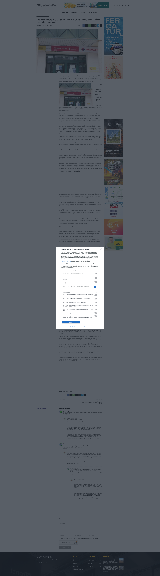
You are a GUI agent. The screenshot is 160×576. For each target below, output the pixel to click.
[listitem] (80, 271)
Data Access (80, 326)
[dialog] (80, 288)
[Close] (101, 249)
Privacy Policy (87, 326)
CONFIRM (71, 322)
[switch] (95, 273)
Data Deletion (73, 326)
